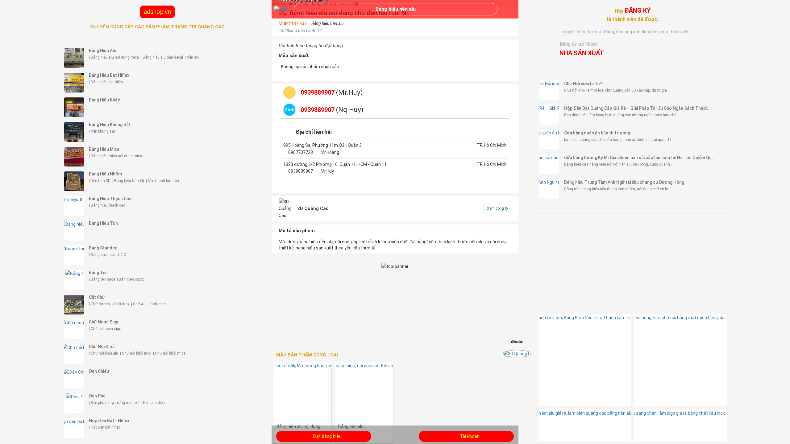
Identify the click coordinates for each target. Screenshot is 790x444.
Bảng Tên (98, 272)
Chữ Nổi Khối (101, 346)
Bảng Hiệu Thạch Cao (110, 198)
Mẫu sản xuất (294, 55)
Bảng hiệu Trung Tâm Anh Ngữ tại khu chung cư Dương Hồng (624, 182)
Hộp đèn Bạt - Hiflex (109, 420)
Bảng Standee (103, 247)
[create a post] (395, 436)
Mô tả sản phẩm (297, 230)
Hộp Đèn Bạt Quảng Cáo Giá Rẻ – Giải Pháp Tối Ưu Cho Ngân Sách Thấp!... (637, 108)
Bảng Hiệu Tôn (103, 223)
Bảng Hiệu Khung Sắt (110, 124)
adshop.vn (157, 11)
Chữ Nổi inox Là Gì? (583, 83)
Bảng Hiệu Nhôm (105, 173)
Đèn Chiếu (99, 371)
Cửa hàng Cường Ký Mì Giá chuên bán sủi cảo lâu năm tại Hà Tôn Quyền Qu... (639, 157)
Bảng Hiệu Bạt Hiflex (109, 75)
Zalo (289, 109)
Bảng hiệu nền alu (396, 9)
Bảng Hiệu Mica (104, 149)
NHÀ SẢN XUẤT (581, 53)
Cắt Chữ (97, 297)
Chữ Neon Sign (103, 321)
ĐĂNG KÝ (638, 10)
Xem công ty (497, 208)
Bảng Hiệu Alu (102, 50)
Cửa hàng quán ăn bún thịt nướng (597, 132)
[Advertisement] (633, 263)
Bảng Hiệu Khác (104, 99)
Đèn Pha (97, 395)
